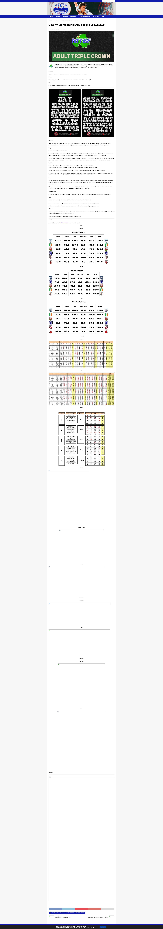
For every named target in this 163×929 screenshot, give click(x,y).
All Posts (63, 29)
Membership (73, 16)
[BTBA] (81, 14)
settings (92, 927)
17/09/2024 (52, 29)
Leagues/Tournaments (84, 16)
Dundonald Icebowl (69, 912)
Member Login (55, 1)
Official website (64, 222)
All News (50, 16)
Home (49, 1)
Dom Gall (58, 29)
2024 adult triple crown (57, 912)
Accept (102, 927)
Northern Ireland (80, 912)
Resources (65, 16)
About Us (58, 16)
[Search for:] (108, 1)
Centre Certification (98, 16)
